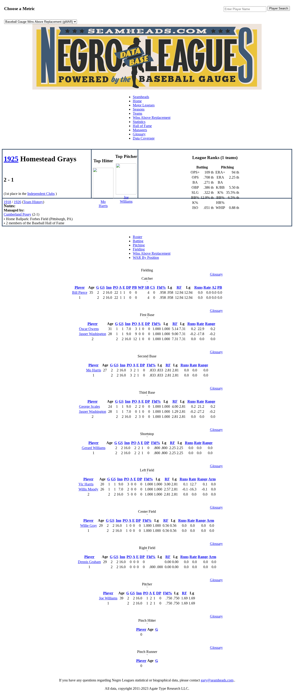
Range (210, 324)
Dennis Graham (89, 562)
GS (102, 287)
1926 (17, 202)
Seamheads (141, 97)
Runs (198, 287)
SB (147, 287)
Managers (140, 130)
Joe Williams (108, 598)
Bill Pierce (79, 292)
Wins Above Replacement (151, 118)
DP (128, 287)
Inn (109, 287)
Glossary (139, 134)
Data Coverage (144, 138)
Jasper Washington (92, 334)
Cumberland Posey (17, 214)
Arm (212, 479)
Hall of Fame (142, 126)
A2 (214, 287)
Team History (33, 202)
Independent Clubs (41, 194)
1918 (7, 202)
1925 (11, 159)
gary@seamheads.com (217, 680)
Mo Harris (93, 370)
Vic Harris (86, 484)
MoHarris (103, 204)
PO (115, 287)
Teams (137, 113)
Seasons (138, 109)
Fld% (161, 287)
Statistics (139, 122)
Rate (207, 287)
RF (179, 287)
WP (141, 287)
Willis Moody (88, 489)
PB (134, 287)
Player (80, 287)
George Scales (89, 406)
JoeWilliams (126, 199)
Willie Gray (88, 525)
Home (137, 101)
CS (152, 287)
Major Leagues (144, 105)
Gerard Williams (93, 448)
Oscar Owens (89, 329)
